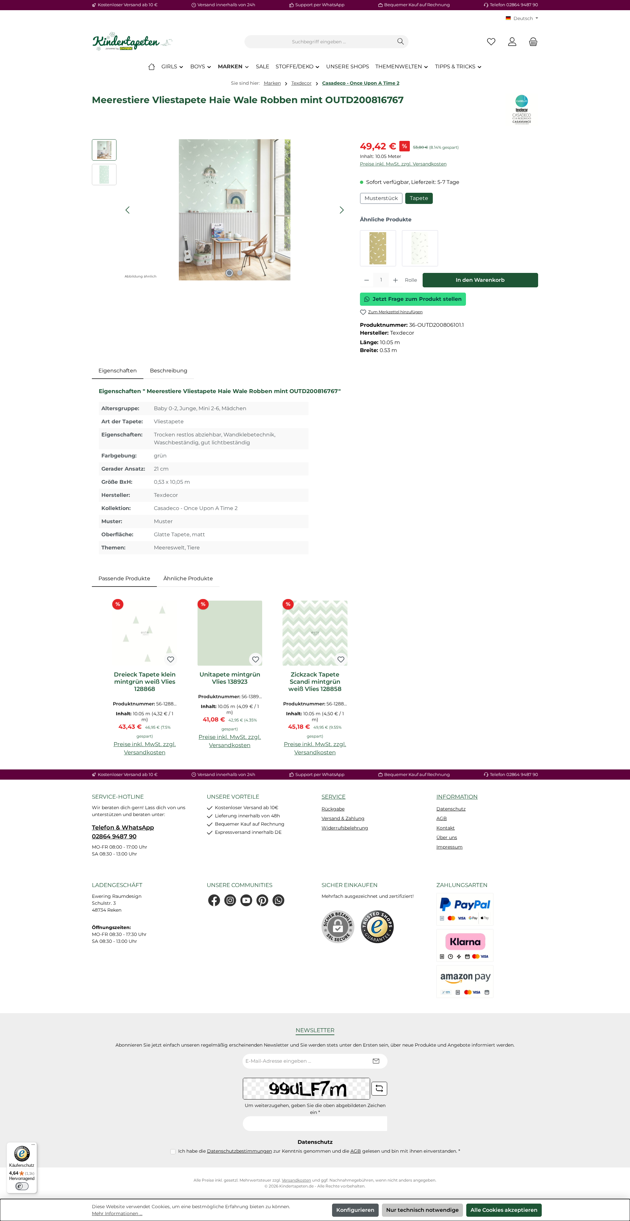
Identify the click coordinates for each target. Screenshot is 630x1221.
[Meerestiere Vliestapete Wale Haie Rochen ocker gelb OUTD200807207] (378, 248)
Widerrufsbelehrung (345, 828)
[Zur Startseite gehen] (133, 42)
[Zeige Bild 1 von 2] (229, 273)
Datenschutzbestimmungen (239, 1151)
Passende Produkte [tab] (124, 578)
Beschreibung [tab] (168, 370)
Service (334, 796)
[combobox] (318, 41)
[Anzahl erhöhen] (395, 280)
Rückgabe (333, 809)
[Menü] (33, 1146)
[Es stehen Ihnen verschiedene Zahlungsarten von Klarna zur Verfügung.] (465, 945)
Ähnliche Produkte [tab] (188, 578)
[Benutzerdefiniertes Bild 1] (377, 926)
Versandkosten (296, 1180)
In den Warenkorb (480, 280)
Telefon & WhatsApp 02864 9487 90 (123, 832)
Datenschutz (451, 809)
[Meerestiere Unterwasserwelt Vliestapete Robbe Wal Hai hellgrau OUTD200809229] (420, 248)
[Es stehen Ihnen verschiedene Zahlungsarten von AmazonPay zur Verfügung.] (465, 981)
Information (457, 796)
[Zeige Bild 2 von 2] (239, 273)
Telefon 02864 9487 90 (514, 4)
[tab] (117, 371)
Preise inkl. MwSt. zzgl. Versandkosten (403, 164)
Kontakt (445, 828)
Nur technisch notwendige (422, 1210)
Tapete (419, 198)
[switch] (22, 1186)
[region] (219, 209)
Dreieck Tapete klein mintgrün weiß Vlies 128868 (145, 682)
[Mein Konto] (512, 42)
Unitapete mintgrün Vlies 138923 (230, 678)
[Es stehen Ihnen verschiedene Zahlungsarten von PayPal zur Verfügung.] (465, 909)
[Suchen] (401, 41)
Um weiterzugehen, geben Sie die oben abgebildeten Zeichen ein (315, 1108)
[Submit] (376, 1061)
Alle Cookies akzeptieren (504, 1210)
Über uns (446, 837)
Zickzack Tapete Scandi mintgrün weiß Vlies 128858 (315, 682)
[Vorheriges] (128, 210)
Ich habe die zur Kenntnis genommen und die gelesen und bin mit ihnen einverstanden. (319, 1151)
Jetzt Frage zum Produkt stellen (417, 299)
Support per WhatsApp (320, 4)
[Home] (151, 66)
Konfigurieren (355, 1210)
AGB (441, 818)
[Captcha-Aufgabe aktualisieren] (379, 1089)
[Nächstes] (341, 210)
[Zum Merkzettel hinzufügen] (170, 659)
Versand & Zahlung (343, 818)
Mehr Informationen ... (117, 1213)
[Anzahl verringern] (366, 280)
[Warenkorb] (531, 42)
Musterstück (381, 198)
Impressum (449, 847)
